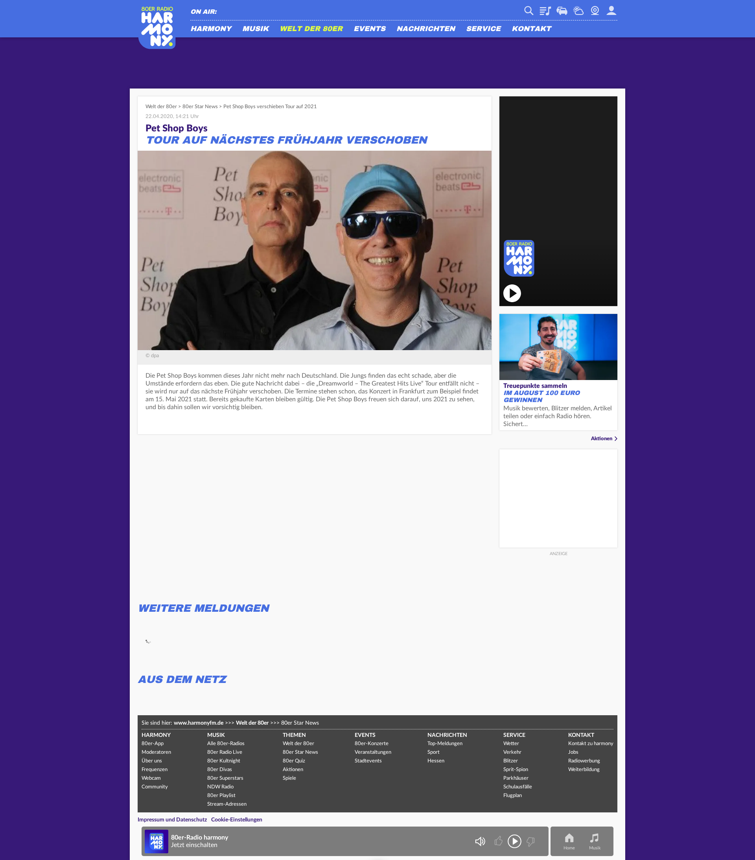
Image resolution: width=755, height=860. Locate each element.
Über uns (152, 761)
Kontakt (531, 29)
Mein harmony (611, 8)
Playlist (545, 8)
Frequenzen (155, 769)
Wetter (578, 8)
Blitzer (510, 761)
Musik (255, 29)
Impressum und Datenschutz (172, 820)
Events (369, 29)
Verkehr (562, 8)
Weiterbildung (584, 769)
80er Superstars (225, 778)
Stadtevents (368, 761)
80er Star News (200, 106)
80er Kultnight (223, 761)
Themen (294, 735)
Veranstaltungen (373, 752)
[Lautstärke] (480, 841)
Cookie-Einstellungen (236, 820)
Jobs (573, 752)
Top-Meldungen (444, 743)
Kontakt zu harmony (590, 743)
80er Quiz (294, 761)
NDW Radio (220, 787)
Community (155, 787)
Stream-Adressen (227, 804)
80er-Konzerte (372, 743)
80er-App (153, 743)
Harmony (210, 29)
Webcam (595, 8)
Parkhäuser (515, 778)
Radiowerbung (584, 761)
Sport (433, 752)
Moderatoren (156, 752)
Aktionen (601, 438)
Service (483, 29)
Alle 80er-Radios (226, 743)
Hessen (435, 761)
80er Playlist (221, 795)
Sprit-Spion (515, 769)
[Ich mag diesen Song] (499, 841)
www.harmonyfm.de (198, 723)
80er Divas (219, 769)
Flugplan (512, 795)
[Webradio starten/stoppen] (514, 841)
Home (569, 848)
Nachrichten (425, 29)
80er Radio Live (224, 752)
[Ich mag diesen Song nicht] (530, 841)
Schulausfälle (517, 787)
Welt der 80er (311, 29)
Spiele (289, 778)
